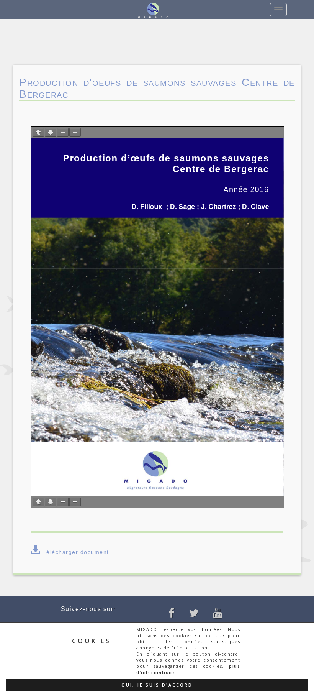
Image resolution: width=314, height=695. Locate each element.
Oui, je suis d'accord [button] (157, 685)
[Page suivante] (50, 132)
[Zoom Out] (63, 132)
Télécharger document (76, 552)
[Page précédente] (38, 132)
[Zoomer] (75, 132)
